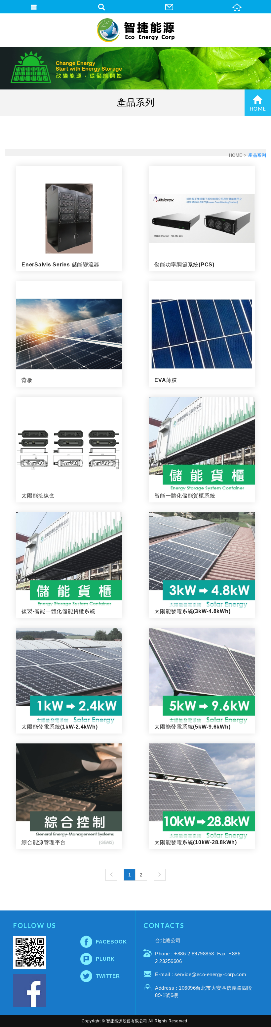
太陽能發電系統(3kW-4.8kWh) (202, 565)
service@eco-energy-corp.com (210, 974)
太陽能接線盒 (69, 449)
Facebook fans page (29, 990)
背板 (69, 334)
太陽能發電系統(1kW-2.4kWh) (69, 681)
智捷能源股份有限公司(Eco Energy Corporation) (135, 30)
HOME (258, 109)
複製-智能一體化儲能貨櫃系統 (69, 565)
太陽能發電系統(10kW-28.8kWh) (202, 796)
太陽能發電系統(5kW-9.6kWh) (202, 681)
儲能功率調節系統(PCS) (202, 218)
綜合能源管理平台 (69, 796)
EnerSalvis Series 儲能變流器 (69, 218)
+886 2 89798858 (194, 953)
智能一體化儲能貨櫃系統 (202, 449)
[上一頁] (111, 875)
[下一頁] (160, 875)
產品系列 (257, 155)
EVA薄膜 (202, 334)
